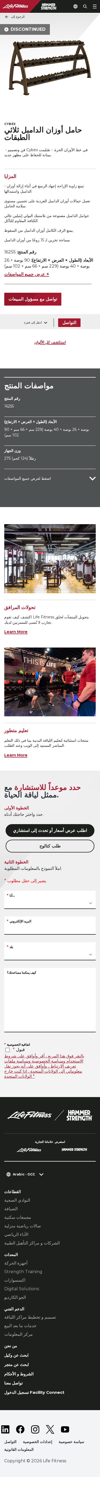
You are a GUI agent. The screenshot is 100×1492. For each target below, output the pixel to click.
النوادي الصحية (17, 1200)
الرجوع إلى (18, 16)
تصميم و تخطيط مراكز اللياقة (30, 1317)
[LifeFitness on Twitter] (50, 1429)
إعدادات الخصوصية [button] (37, 1441)
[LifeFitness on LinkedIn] (5, 1429)
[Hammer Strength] (74, 1150)
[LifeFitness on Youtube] (65, 1429)
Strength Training (23, 1271)
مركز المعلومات (18, 1334)
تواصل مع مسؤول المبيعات (33, 299)
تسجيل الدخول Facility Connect (34, 1392)
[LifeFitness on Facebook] (20, 1429)
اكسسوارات (14, 1280)
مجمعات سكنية (17, 1217)
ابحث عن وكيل (16, 1355)
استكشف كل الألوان (50, 342)
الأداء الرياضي (16, 1234)
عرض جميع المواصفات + (26, 274)
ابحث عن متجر (16, 1364)
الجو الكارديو (15, 1297)
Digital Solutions (21, 1288)
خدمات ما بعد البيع (20, 1325)
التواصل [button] (10, 1441)
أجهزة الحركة (15, 1263)
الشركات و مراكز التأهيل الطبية (32, 1243)
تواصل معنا (13, 1383)
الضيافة (11, 1208)
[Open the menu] (94, 6)
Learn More (15, 631)
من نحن (10, 1345)
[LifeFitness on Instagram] (35, 1429)
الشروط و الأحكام (19, 1373)
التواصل (69, 322)
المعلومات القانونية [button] (19, 1449)
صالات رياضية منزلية (22, 1225)
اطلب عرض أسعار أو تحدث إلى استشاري (50, 830)
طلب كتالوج (50, 845)
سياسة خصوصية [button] (71, 1441)
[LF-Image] (34, 6)
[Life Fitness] (50, 1115)
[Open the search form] (85, 6)
